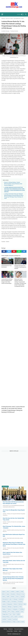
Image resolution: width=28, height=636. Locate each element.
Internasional (5, 599)
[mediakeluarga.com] (14, 4)
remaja (14, 621)
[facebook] (10, 10)
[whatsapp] (19, 251)
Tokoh (14, 614)
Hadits (3, 596)
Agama (3, 591)
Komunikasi (13, 601)
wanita (22, 621)
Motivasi (20, 604)
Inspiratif (22, 596)
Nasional (4, 606)
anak (12, 616)
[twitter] (13, 10)
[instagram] (18, 10)
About (20, 631)
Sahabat (17, 611)
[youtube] (15, 10)
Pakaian (4, 609)
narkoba (9, 619)
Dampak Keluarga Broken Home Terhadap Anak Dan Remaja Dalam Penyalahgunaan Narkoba (13, 578)
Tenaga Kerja (5, 614)
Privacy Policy (10, 631)
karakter (21, 616)
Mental (15, 604)
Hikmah (12, 596)
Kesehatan (21, 599)
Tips (10, 614)
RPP (9, 611)
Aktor (8, 591)
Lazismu (4, 604)
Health (8, 596)
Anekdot (12, 591)
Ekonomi (19, 594)
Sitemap (5, 629)
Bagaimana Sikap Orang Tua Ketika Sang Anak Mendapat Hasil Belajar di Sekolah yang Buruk (14, 544)
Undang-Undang (5, 616)
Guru (23, 594)
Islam (10, 599)
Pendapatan (15, 609)
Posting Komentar (14, 31)
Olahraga (9, 606)
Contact (15, 631)
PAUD (20, 606)
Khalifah (4, 601)
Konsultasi (20, 601)
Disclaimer (10, 629)
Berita (3, 594)
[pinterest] (14, 251)
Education (13, 594)
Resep (13, 611)
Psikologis (4, 611)
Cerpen (7, 594)
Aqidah (17, 591)
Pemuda (9, 609)
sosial (18, 621)
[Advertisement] (14, 110)
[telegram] (24, 251)
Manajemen (9, 604)
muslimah (4, 619)
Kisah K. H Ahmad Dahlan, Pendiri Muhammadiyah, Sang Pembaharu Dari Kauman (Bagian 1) (13, 184)
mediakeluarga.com (16, 633)
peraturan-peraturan (6, 621)
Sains (22, 611)
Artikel (22, 591)
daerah (15, 616)
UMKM (18, 614)
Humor (17, 596)
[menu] (3, 14)
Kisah (8, 601)
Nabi (25, 604)
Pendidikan (21, 609)
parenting (15, 619)
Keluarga (15, 599)
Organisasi (15, 606)
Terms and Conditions (18, 629)
